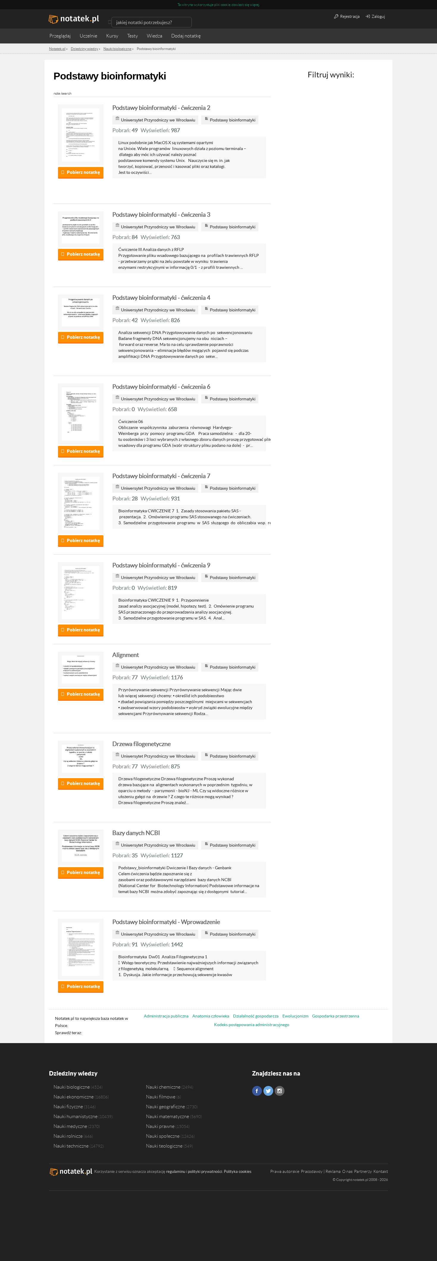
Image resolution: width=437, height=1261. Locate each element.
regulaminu (175, 1171)
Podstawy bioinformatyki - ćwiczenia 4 (161, 297)
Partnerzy (363, 1171)
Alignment (125, 655)
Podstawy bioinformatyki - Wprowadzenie (166, 922)
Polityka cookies (237, 1171)
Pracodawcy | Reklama (321, 1171)
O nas (347, 1171)
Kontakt (380, 1171)
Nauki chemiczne (163, 1087)
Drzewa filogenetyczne (141, 744)
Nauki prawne (160, 1126)
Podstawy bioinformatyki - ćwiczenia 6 (161, 386)
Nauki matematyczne (167, 1116)
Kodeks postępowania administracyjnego (251, 1024)
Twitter (268, 1091)
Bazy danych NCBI (136, 833)
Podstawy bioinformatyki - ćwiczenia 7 (161, 476)
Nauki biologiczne (72, 1087)
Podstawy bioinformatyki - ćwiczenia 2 (161, 107)
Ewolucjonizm (295, 1016)
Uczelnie (88, 35)
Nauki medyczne (70, 1126)
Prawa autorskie (284, 1171)
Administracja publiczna (166, 1016)
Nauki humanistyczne (76, 1116)
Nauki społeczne (163, 1136)
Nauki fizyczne (68, 1106)
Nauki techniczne (71, 1145)
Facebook (257, 1091)
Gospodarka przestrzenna (335, 1016)
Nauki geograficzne (165, 1106)
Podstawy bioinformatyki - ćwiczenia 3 (161, 214)
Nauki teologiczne (164, 1145)
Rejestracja (349, 16)
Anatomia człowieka (210, 1016)
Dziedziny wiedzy (73, 1073)
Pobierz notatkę (83, 172)
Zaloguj (378, 16)
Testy (132, 35)
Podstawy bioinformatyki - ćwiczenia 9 (161, 565)
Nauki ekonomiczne (74, 1096)
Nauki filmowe (160, 1096)
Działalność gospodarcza (256, 1016)
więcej (254, 5)
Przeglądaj (60, 35)
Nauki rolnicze (68, 1136)
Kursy (112, 35)
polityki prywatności (205, 1171)
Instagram (279, 1091)
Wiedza (154, 35)
